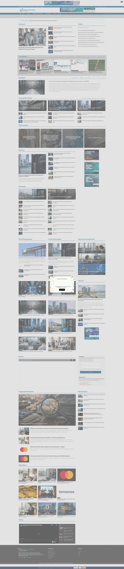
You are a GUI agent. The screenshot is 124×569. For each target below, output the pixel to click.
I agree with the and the (63, 287)
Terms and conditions (66, 286)
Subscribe (62, 289)
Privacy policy (64, 287)
